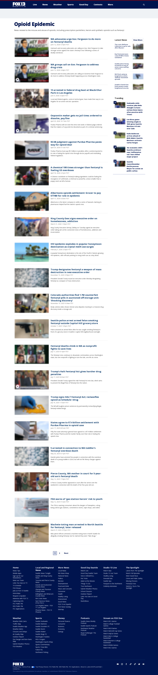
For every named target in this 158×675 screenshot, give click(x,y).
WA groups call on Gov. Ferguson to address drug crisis (75, 66)
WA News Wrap (63, 573)
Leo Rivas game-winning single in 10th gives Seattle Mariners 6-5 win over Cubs (134, 124)
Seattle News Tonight (43, 573)
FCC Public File (18, 604)
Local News (62, 571)
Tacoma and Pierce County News (44, 581)
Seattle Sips (107, 581)
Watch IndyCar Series (110, 633)
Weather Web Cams (20, 621)
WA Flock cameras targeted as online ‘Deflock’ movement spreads (121, 76)
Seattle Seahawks (41, 621)
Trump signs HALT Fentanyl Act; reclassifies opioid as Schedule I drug (75, 398)
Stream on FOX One (112, 618)
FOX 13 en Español (64, 604)
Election (61, 581)
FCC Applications (18, 609)
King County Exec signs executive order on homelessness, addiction (74, 220)
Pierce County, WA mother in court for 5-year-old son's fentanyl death (76, 475)
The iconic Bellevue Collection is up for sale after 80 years (122, 46)
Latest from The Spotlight (135, 571)
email (143, 664)
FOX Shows (17, 588)
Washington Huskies (42, 637)
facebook (126, 664)
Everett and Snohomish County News (43, 586)
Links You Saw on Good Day (89, 597)
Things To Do (85, 584)
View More (137, 40)
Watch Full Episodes (133, 573)
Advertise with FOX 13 (20, 598)
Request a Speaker (19, 596)
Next (66, 553)
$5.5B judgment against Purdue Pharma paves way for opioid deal (76, 143)
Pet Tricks (84, 578)
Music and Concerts (65, 589)
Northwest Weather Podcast (87, 629)
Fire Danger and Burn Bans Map (22, 640)
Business (61, 626)
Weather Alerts (18, 629)
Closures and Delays (20, 632)
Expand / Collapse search (144, 4)
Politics (60, 578)
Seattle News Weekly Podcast (88, 622)
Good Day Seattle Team (89, 573)
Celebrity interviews (110, 586)
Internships (16, 593)
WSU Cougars (40, 639)
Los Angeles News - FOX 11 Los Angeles (44, 606)
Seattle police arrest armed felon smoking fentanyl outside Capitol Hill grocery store (74, 322)
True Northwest (86, 586)
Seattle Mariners (41, 624)
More (110, 4)
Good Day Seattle (89, 567)
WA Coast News (41, 598)
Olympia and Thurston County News (43, 590)
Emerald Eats (108, 578)
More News (63, 567)
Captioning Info (18, 601)
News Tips (16, 571)
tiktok (130, 664)
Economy (61, 629)
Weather (17, 618)
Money (61, 618)
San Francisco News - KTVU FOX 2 (43, 602)
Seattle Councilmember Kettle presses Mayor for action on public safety (135, 166)
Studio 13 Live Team (110, 573)
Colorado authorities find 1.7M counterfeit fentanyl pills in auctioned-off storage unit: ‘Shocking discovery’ (75, 297)
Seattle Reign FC (41, 634)
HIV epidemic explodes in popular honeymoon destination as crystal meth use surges (76, 245)
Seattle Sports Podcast (89, 626)
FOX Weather (17, 646)
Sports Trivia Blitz (41, 647)
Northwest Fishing (41, 652)
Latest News (121, 40)
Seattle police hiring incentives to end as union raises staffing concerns (122, 66)
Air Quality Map (18, 634)
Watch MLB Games (110, 628)
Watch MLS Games (110, 648)
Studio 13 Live (110, 567)
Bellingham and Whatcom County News (44, 595)
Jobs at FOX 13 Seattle (20, 591)
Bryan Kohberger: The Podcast (88, 634)
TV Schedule (17, 585)
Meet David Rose (132, 576)
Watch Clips (107, 571)
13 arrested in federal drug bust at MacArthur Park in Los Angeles (76, 91)
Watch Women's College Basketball (111, 642)
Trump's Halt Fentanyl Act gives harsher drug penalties (76, 373)
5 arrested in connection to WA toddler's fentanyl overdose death (73, 449)
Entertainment (63, 584)
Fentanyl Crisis (131, 584)
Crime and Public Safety (134, 578)
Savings (60, 632)
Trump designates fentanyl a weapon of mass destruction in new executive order (76, 271)
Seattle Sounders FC (42, 626)
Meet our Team (18, 580)
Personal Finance (64, 621)
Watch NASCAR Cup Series (112, 631)
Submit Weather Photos (89, 589)
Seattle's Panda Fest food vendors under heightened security (122, 86)
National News (63, 576)
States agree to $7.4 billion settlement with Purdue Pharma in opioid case (75, 424)
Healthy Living (63, 596)
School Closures (86, 591)
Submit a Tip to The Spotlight (133, 587)
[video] (32, 73)
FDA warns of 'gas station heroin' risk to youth (77, 499)
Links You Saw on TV (20, 583)
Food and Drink (63, 586)
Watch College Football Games (111, 625)
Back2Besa (85, 601)
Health (60, 594)
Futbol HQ (39, 650)
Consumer (61, 591)
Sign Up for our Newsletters (18, 577)
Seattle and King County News (43, 577)
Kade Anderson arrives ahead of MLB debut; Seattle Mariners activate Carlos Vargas (135, 138)
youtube (117, 664)
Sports (38, 618)
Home (16, 567)
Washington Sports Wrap (44, 642)
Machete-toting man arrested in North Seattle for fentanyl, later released (77, 526)
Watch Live (84, 571)
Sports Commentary (42, 644)
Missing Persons (131, 581)
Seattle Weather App (20, 626)
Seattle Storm (40, 629)
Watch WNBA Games (110, 645)
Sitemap (61, 609)
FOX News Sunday (64, 607)
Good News (62, 602)
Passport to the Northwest (112, 584)
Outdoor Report (86, 594)
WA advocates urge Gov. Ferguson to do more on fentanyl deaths (76, 40)
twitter (139, 664)
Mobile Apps (17, 573)
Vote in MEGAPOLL (87, 576)
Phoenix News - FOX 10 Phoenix (43, 611)
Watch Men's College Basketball (110, 637)
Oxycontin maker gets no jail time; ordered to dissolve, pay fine (76, 117)
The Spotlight (132, 567)
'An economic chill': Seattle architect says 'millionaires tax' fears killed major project (134, 152)
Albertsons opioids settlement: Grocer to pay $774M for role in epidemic (76, 194)
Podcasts (85, 618)
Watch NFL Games (110, 621)
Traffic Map (17, 624)
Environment (62, 599)
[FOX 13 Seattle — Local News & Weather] (20, 4)
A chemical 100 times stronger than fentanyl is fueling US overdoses (77, 169)
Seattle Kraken (40, 632)
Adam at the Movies (88, 581)
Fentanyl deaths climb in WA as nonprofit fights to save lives (74, 347)
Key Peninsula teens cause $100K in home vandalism (122, 55)
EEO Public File (18, 606)
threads (135, 664)
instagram (122, 664)
